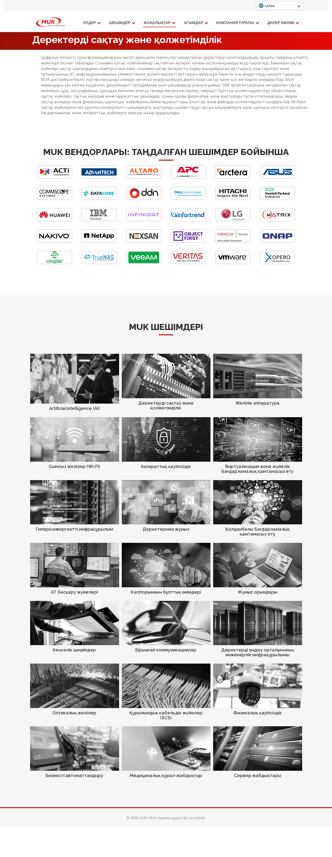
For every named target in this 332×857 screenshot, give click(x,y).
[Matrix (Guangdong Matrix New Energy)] (277, 220)
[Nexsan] (143, 241)
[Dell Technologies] (188, 198)
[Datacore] (99, 198)
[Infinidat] (143, 220)
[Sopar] (54, 262)
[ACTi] (54, 177)
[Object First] (188, 241)
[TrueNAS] (99, 262)
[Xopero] (277, 262)
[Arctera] (232, 177)
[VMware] (232, 262)
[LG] (232, 220)
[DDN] (143, 198)
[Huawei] (54, 220)
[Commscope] (54, 198)
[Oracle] (232, 241)
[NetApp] (99, 241)
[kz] (50, 22)
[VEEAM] (143, 262)
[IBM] (99, 220)
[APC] (188, 177)
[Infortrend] (188, 220)
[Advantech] (99, 177)
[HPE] (277, 198)
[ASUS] (277, 177)
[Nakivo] (54, 241)
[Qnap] (277, 241)
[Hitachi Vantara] (232, 198)
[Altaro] (143, 177)
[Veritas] (188, 262)
